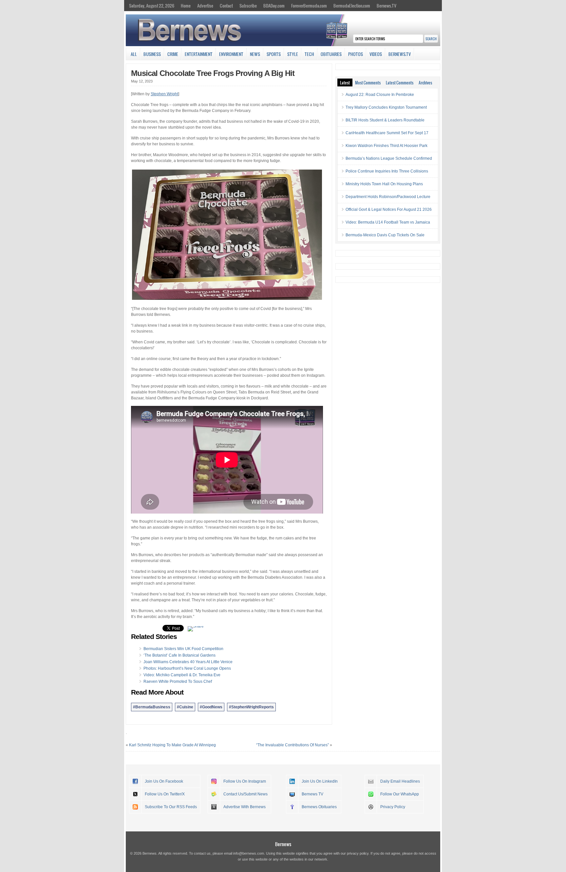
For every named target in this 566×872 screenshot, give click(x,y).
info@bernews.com (248, 853)
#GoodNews (211, 707)
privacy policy (357, 853)
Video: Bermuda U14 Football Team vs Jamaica (388, 222)
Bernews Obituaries (319, 807)
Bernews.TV (386, 5)
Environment (231, 54)
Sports (274, 54)
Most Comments (368, 82)
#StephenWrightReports (251, 707)
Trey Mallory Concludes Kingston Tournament (386, 107)
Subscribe (248, 5)
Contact (226, 5)
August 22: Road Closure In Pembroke (380, 94)
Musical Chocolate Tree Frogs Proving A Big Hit (212, 73)
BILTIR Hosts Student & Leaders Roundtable (385, 120)
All (134, 54)
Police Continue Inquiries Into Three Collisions (387, 171)
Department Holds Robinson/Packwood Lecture (388, 196)
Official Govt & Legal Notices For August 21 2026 (389, 209)
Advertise (205, 5)
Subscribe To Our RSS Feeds (171, 807)
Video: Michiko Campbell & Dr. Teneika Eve (181, 675)
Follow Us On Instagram (244, 781)
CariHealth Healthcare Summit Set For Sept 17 (387, 133)
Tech (309, 54)
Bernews (283, 844)
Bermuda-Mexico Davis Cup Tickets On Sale (385, 235)
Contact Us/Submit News (245, 794)
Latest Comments (399, 82)
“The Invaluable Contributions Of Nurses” (292, 745)
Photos (355, 54)
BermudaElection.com (351, 5)
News (255, 54)
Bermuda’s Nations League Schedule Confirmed (389, 158)
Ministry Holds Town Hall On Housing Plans (384, 184)
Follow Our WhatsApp (399, 794)
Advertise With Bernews (244, 807)
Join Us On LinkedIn (320, 781)
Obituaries (331, 54)
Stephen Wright (164, 94)
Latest (345, 82)
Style (292, 54)
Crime (172, 54)
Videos (375, 54)
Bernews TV (312, 794)
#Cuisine (185, 707)
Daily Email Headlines (400, 781)
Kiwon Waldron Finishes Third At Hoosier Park (386, 145)
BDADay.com (274, 5)
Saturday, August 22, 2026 (151, 5)
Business (152, 54)
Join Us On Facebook (164, 781)
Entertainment (199, 54)
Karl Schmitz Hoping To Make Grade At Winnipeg (172, 745)
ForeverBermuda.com (309, 5)
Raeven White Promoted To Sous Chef (177, 681)
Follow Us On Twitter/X (165, 794)
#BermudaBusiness (151, 707)
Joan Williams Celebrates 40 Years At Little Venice (188, 662)
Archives (425, 82)
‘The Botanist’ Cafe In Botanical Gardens (179, 655)
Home (186, 5)
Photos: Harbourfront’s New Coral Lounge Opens (187, 668)
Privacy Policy (392, 807)
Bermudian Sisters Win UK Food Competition (183, 648)
